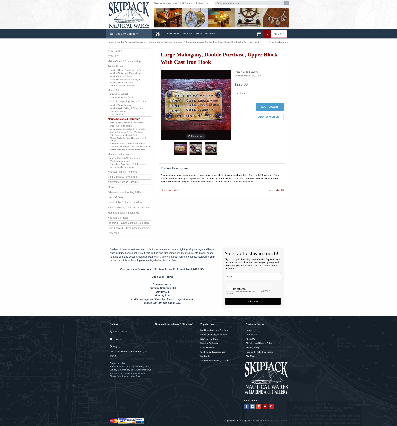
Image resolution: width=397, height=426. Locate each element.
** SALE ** (210, 33)
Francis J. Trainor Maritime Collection (128, 223)
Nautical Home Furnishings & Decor (127, 70)
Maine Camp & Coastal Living (124, 61)
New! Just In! (173, 33)
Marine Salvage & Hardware (131, 42)
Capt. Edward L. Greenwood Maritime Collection (128, 230)
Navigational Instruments (122, 167)
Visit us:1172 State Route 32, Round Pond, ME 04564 (129, 351)
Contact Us (251, 334)
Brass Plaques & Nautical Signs (125, 79)
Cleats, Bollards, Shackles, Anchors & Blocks (128, 139)
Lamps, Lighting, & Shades (213, 334)
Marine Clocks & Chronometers (125, 158)
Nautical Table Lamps (120, 105)
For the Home (115, 66)
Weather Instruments (120, 161)
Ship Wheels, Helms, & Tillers (214, 360)
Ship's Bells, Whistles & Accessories (127, 123)
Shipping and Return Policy (259, 343)
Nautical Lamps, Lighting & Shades (127, 101)
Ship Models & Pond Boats (122, 177)
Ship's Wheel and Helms (122, 126)
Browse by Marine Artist (121, 97)
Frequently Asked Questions (259, 352)
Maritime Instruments (119, 154)
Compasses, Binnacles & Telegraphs (127, 129)
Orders (188, 3)
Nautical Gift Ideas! (118, 217)
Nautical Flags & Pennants (122, 171)
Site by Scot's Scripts (277, 420)
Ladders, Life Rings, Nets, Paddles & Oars (130, 146)
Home (111, 42)
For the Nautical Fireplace (122, 86)
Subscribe (253, 301)
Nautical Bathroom (209, 343)
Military (112, 187)
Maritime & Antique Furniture (214, 330)
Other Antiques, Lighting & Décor (126, 192)
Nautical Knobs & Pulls (121, 76)
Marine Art (113, 90)
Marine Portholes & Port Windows (126, 132)
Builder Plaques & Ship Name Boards (128, 143)
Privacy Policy (252, 347)
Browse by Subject (119, 94)
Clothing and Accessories (212, 352)
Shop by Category (126, 33)
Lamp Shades (116, 114)
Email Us (118, 339)
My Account (203, 3)
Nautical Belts (115, 197)
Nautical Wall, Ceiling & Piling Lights (127, 108)
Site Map (250, 356)
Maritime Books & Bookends (123, 212)
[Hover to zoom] (196, 104)
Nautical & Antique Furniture (123, 182)
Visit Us (198, 33)
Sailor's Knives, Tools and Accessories (129, 207)
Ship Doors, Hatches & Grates (124, 135)
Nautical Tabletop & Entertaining (125, 73)
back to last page (279, 42)
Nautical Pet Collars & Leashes (125, 202)
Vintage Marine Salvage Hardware (165, 42)
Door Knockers (207, 347)
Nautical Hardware (209, 339)
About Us (187, 33)
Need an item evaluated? (166, 3)
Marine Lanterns (118, 111)
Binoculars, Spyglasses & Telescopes (128, 164)
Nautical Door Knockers (121, 82)
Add (269, 107)
